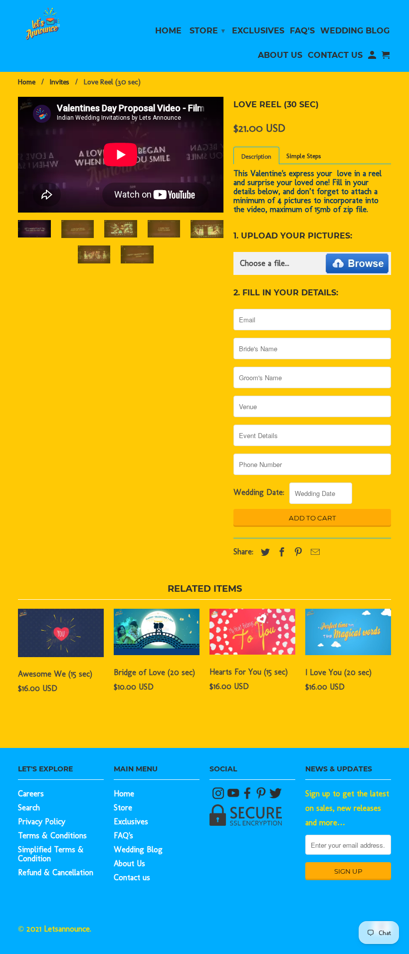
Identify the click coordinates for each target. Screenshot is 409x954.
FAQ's (123, 835)
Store (123, 807)
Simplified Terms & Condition (51, 854)
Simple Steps (303, 156)
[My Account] (372, 57)
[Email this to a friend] (313, 552)
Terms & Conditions (52, 835)
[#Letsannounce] (219, 796)
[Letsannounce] (61, 23)
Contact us (132, 877)
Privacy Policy (41, 821)
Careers (31, 793)
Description (256, 156)
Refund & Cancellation (55, 872)
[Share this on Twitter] (263, 552)
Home (124, 793)
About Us (129, 863)
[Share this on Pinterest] (296, 552)
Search (29, 807)
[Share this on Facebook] (279, 552)
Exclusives (131, 821)
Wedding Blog (138, 849)
